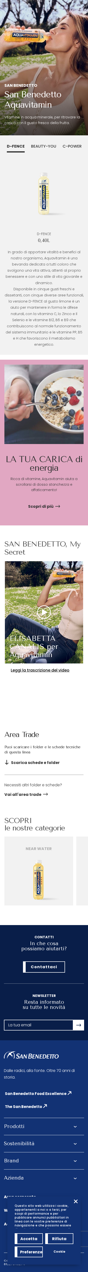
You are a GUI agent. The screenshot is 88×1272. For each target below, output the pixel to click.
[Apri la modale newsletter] (78, 1025)
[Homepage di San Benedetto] (31, 1055)
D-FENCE (16, 146)
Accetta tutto (28, 1240)
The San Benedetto (23, 1106)
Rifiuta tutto (59, 1240)
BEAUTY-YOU (43, 146)
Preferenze (31, 1252)
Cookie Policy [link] (59, 1253)
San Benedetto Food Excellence (35, 1093)
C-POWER (72, 146)
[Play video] (44, 612)
